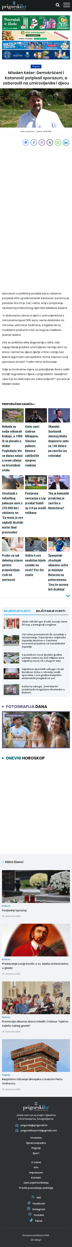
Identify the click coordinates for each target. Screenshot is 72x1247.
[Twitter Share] (50, 142)
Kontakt (36, 1177)
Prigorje (36, 66)
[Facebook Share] (34, 142)
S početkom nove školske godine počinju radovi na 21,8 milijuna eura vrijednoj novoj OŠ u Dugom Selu (43, 658)
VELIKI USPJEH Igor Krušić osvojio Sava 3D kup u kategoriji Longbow (44, 623)
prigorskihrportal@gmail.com (39, 1130)
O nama (36, 1162)
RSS (39, 1197)
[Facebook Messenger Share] (26, 142)
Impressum (36, 1172)
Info (36, 1167)
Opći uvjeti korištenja (36, 1182)
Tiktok (38, 1221)
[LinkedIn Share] (66, 142)
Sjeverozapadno (36, 1143)
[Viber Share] (42, 142)
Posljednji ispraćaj (14, 910)
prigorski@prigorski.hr (34, 1125)
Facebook (39, 1203)
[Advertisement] (36, 182)
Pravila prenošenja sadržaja (36, 1188)
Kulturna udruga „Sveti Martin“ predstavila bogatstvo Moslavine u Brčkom (43, 689)
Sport (36, 1153)
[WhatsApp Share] (58, 142)
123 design (36, 1239)
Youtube (39, 1215)
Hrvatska (36, 1137)
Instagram (38, 1209)
